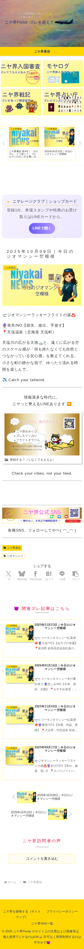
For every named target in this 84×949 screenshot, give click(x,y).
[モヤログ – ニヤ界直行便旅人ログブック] (63, 73)
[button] (75, 576)
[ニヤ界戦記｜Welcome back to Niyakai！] (21, 102)
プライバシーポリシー (62, 911)
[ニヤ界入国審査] (21, 73)
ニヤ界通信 (14, 547)
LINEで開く (42, 228)
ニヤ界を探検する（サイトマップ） (22, 914)
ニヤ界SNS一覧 (42, 923)
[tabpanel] (24, 142)
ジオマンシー (15, 556)
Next (80, 143)
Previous (3, 143)
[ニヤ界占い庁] (63, 102)
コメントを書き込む (42, 858)
